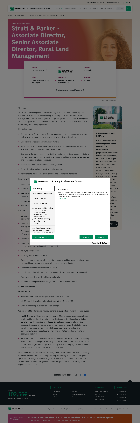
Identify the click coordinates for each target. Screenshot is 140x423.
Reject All (86, 237)
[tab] (42, 188)
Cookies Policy (62, 198)
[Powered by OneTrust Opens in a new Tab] (100, 243)
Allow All (101, 237)
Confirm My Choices (42, 237)
